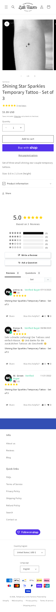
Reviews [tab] (10, 273)
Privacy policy (31, 601)
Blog (8, 457)
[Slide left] (21, 76)
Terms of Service (14, 484)
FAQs (8, 477)
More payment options (28, 155)
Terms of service (46, 601)
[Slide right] (34, 76)
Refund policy (17, 601)
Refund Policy (13, 505)
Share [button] (8, 193)
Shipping (17, 116)
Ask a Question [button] (29, 262)
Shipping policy (29, 605)
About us (10, 443)
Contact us (11, 519)
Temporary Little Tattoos (26, 597)
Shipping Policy (14, 498)
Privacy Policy (13, 491)
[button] (6, 7)
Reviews (10, 450)
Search (9, 512)
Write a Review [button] (29, 255)
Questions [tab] (30, 273)
